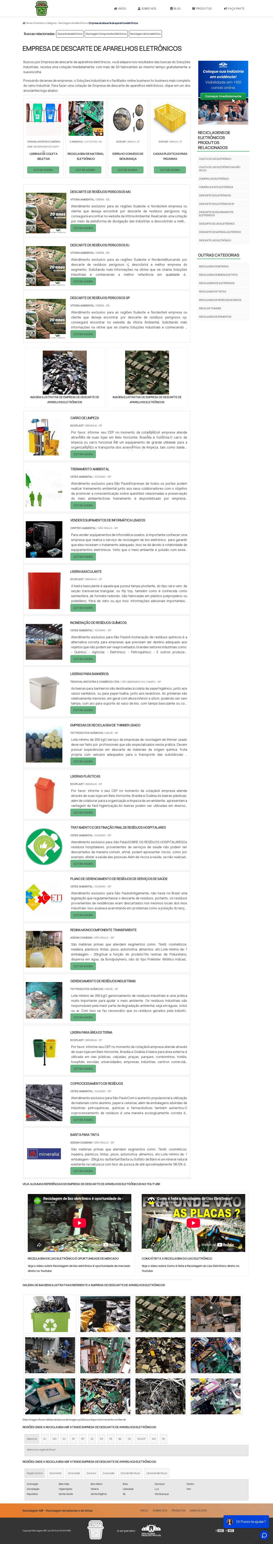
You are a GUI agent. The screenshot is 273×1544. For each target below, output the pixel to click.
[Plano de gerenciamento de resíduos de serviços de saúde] (44, 913)
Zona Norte (55, 1473)
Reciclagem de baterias (214, 266)
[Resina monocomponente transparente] (44, 965)
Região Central (35, 1473)
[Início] (41, 8)
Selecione (32, 1439)
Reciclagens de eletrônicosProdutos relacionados (214, 140)
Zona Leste (108, 1473)
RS (101, 1439)
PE (110, 1439)
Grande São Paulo (130, 1473)
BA (120, 1439)
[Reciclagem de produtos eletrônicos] (160, 1314)
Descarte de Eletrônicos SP (216, 204)
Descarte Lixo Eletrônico (215, 240)
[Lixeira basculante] (44, 606)
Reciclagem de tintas (212, 291)
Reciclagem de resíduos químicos (220, 300)
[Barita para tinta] (44, 1169)
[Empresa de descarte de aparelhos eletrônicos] (65, 373)
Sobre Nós (148, 8)
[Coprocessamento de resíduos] (44, 1118)
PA (163, 1439)
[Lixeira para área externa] (44, 1067)
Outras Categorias (218, 255)
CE (129, 1439)
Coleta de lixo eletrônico (215, 159)
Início (122, 8)
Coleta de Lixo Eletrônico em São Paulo (219, 168)
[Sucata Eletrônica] (216, 1396)
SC (92, 1439)
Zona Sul (91, 1473)
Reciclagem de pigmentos (215, 316)
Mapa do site (198, 1510)
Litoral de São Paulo (156, 1473)
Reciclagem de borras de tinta (218, 274)
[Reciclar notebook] (105, 1314)
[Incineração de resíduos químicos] (44, 657)
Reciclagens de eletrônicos (216, 283)
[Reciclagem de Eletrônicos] (216, 1355)
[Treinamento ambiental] (44, 504)
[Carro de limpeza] (44, 453)
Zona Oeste (74, 1473)
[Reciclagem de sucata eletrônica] (105, 1396)
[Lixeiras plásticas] (44, 811)
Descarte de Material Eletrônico (220, 232)
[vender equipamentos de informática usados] (44, 555)
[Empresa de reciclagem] (160, 1396)
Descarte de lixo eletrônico (217, 223)
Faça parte (236, 8)
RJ (44, 1439)
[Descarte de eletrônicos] (160, 1355)
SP (73, 1439)
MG (54, 1439)
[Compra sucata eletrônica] (216, 1314)
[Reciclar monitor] (50, 1355)
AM (154, 1439)
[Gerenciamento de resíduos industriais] (44, 1016)
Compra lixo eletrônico (214, 178)
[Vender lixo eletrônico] (50, 1314)
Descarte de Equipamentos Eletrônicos (216, 213)
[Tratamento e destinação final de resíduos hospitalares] (44, 862)
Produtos (203, 8)
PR (82, 1439)
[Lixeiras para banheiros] (44, 709)
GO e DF (141, 1439)
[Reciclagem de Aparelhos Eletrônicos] (105, 1355)
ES (64, 1439)
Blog (177, 8)
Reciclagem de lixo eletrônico (145, 34)
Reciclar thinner (210, 308)
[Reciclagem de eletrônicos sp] (50, 1396)
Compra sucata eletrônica (216, 187)
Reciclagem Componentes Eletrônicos (106, 34)
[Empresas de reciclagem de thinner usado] (44, 760)
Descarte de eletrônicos (69, 34)
